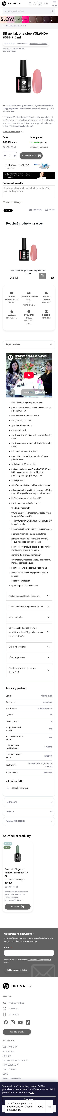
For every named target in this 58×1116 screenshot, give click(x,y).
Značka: (9, 51)
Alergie (12, 668)
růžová (44, 696)
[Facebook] (5, 1021)
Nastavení (29, 1099)
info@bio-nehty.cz (16, 1003)
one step (37, 596)
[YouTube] (20, 1021)
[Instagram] (12, 1021)
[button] (5, 257)
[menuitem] (10, 1047)
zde (32, 1092)
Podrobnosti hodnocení (38, 44)
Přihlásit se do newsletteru (17, 970)
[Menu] (54, 3)
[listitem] (28, 255)
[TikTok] (27, 1021)
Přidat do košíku (29, 155)
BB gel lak (15, 403)
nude (50, 696)
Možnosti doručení (39, 147)
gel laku (29, 596)
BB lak (5, 105)
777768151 (13, 1009)
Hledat (51, 11)
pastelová (47, 702)
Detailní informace (11, 132)
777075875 (13, 1014)
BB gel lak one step (20, 788)
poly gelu (30, 542)
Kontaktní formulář (17, 1032)
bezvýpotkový (17, 420)
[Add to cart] (42, 276)
